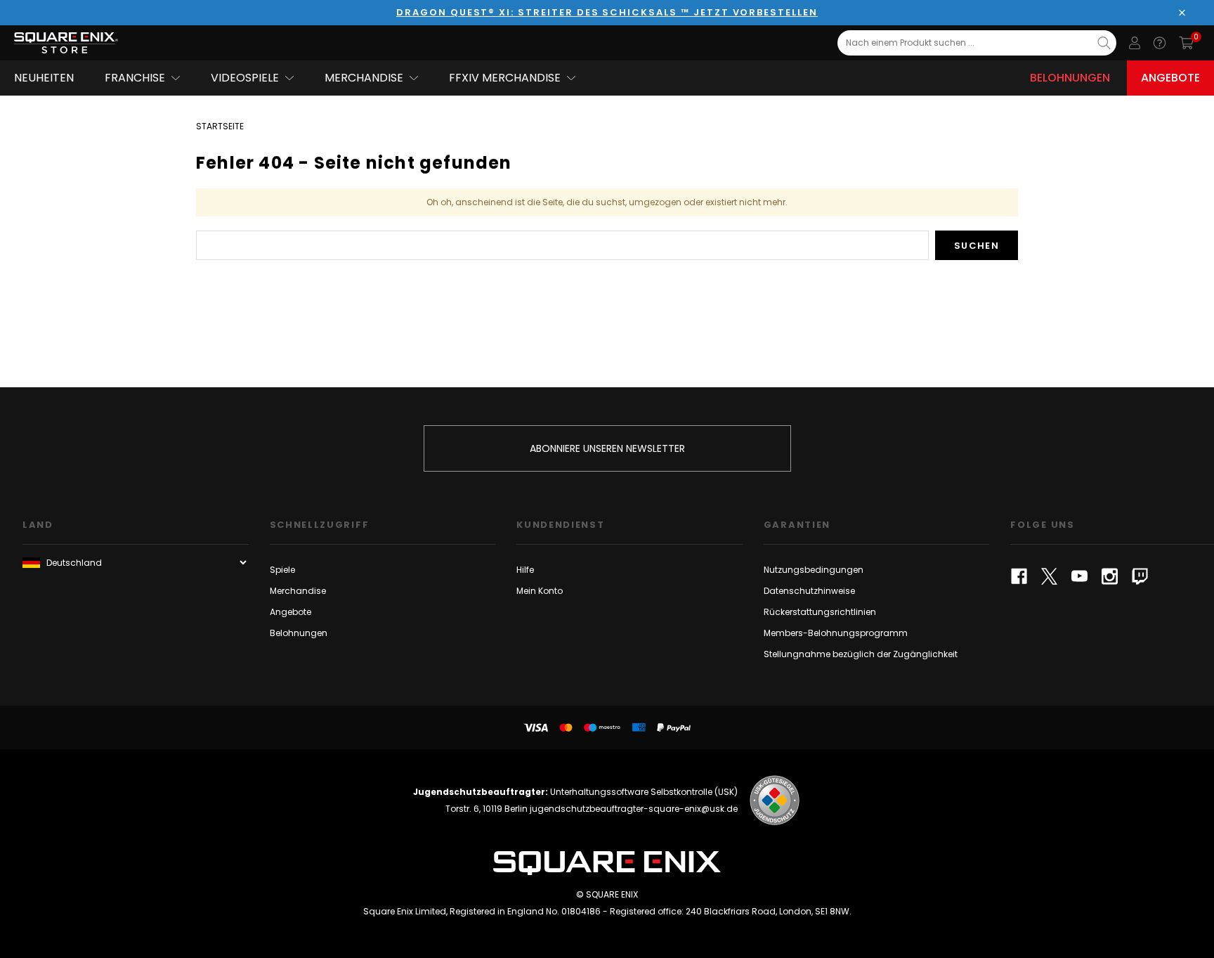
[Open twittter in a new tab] (1049, 576)
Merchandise (298, 591)
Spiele (282, 570)
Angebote (1170, 78)
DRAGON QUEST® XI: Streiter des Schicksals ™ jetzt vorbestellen (607, 12)
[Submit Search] (1104, 43)
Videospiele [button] (245, 78)
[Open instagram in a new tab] (1109, 576)
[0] (1186, 43)
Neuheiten (44, 78)
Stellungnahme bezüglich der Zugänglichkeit (861, 654)
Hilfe (525, 570)
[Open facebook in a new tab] (1019, 576)
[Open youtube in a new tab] (1079, 576)
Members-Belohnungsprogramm (836, 633)
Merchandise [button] (364, 78)
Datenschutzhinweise (809, 591)
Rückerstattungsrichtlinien (820, 612)
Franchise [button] (135, 78)
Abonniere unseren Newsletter (607, 448)
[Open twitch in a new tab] (1140, 576)
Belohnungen (1070, 78)
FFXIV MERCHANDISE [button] (505, 78)
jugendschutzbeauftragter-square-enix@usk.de (634, 809)
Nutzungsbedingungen (813, 570)
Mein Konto (539, 591)
